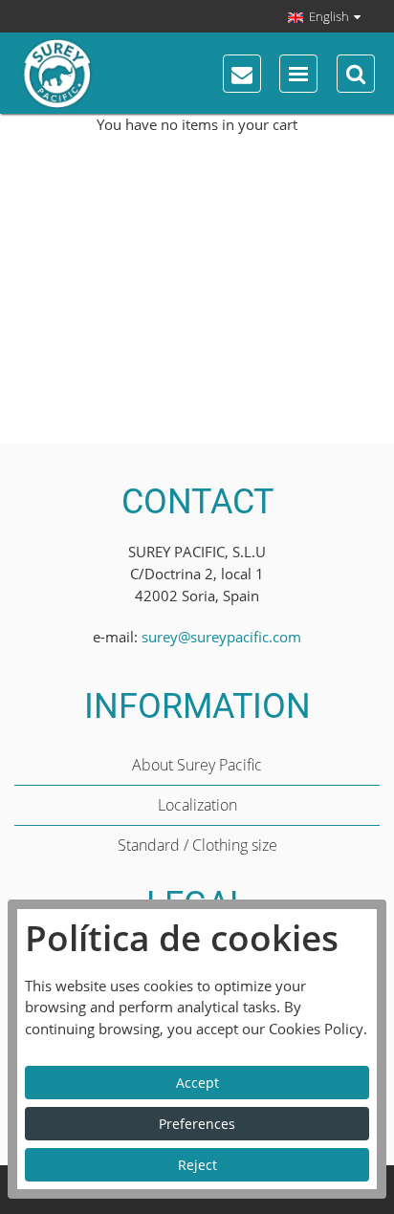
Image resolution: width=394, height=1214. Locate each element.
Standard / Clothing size (197, 845)
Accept (197, 1082)
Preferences (197, 1124)
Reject (197, 1165)
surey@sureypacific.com (221, 636)
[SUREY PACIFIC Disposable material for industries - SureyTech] (121, 73)
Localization (197, 804)
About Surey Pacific (197, 764)
